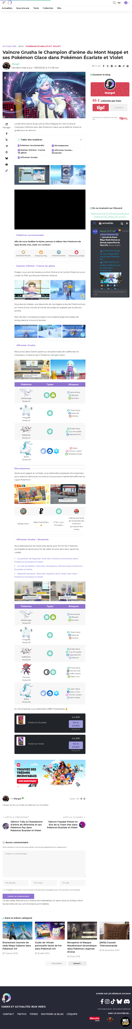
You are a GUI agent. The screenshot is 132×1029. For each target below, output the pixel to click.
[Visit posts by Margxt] (6, 799)
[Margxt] (9, 2)
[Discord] (127, 1001)
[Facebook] (81, 798)
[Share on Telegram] (6, 146)
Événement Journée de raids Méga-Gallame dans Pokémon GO (17, 945)
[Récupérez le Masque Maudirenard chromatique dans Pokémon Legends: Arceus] (82, 931)
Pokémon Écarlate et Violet (43, 46)
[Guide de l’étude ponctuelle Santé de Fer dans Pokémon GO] (50, 931)
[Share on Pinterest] (111, 66)
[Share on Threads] (6, 152)
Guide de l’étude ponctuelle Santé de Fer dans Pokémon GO (48, 945)
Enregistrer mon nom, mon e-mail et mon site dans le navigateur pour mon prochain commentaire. (43, 890)
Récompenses (62, 145)
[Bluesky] (119, 1001)
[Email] (119, 66)
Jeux (21, 46)
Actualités (9, 46)
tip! (101, 107)
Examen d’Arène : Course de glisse (31, 151)
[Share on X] (107, 66)
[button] (5, 2)
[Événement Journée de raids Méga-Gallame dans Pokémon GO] (17, 931)
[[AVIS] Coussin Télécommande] (114, 931)
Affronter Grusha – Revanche (62, 151)
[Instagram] (84, 798)
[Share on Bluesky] (6, 158)
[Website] (78, 798)
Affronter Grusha (28, 157)
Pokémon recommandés (32, 145)
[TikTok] (113, 1001)
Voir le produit (75, 724)
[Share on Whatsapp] (115, 66)
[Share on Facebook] (103, 66)
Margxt (15, 64)
